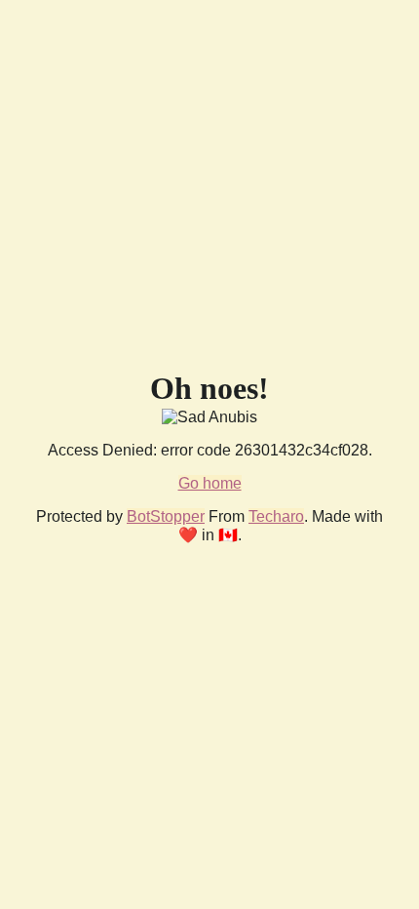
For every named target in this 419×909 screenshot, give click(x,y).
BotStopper (166, 516)
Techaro (276, 516)
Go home (210, 483)
